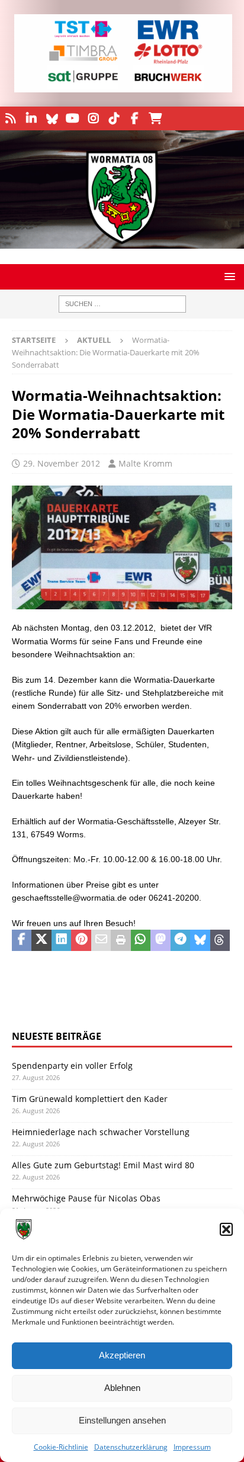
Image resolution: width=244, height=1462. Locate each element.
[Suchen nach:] (122, 304)
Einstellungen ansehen (122, 1420)
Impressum (192, 1447)
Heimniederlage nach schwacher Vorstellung (101, 1132)
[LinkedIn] (31, 118)
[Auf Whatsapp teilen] (140, 940)
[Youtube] (72, 118)
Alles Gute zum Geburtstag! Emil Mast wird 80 (103, 1165)
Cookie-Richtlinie (61, 1447)
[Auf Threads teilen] (220, 940)
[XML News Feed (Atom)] (10, 118)
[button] (226, 1229)
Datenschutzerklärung (131, 1447)
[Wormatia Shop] (155, 118)
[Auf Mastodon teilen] (160, 940)
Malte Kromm (145, 463)
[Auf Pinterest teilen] (81, 940)
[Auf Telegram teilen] (180, 940)
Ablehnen (122, 1388)
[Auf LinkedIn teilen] (61, 940)
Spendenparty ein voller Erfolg (72, 1065)
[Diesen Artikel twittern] (41, 940)
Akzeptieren (122, 1355)
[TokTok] (114, 118)
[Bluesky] (51, 118)
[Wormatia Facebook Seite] (134, 118)
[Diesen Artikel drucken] (120, 940)
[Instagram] (93, 118)
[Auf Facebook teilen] (21, 940)
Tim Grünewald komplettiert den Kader (90, 1098)
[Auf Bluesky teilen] (200, 940)
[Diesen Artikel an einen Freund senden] (101, 940)
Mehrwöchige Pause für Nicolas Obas (86, 1198)
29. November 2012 (61, 463)
